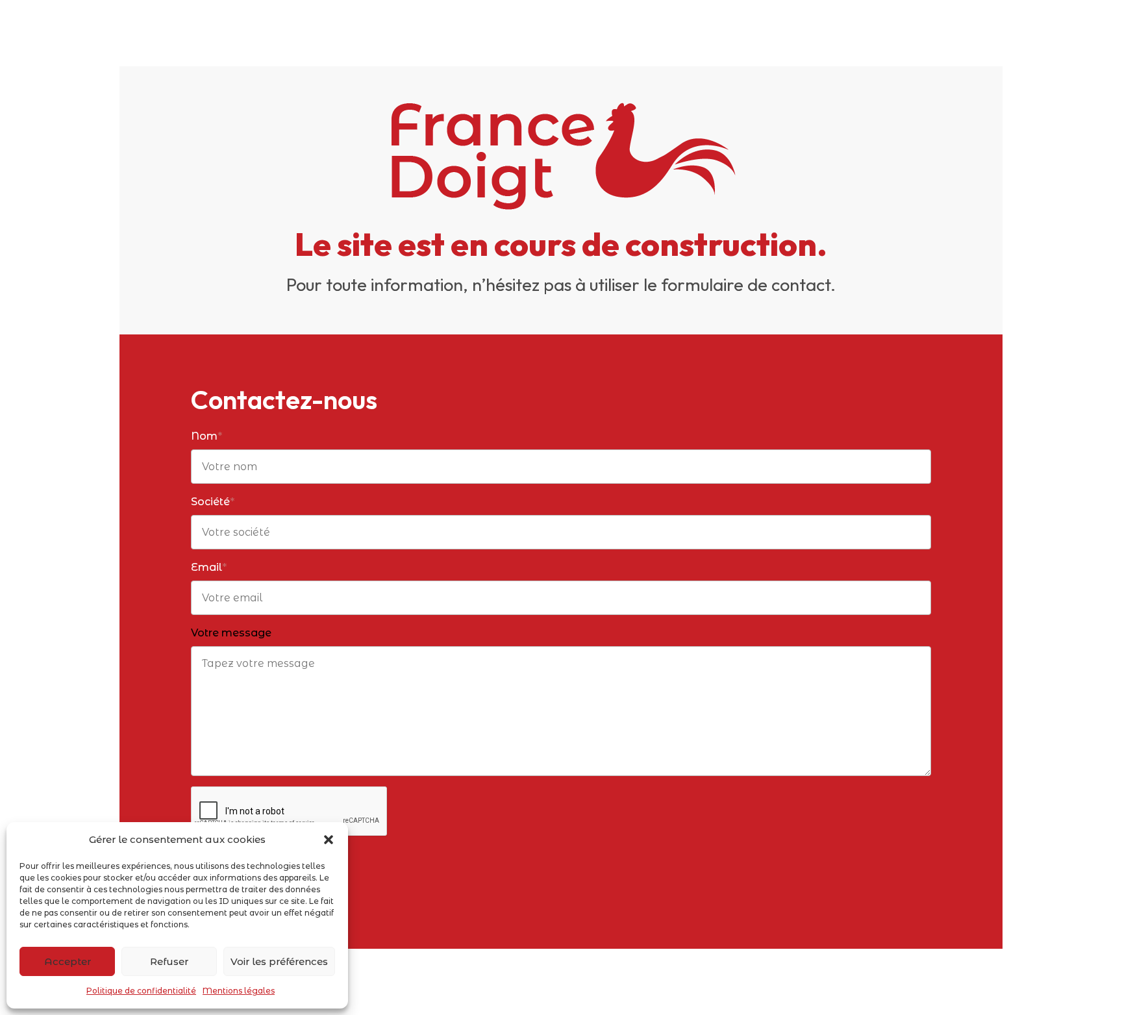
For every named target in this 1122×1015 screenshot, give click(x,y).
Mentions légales (239, 991)
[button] (328, 839)
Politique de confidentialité (141, 991)
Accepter (67, 961)
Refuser (169, 961)
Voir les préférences (279, 961)
